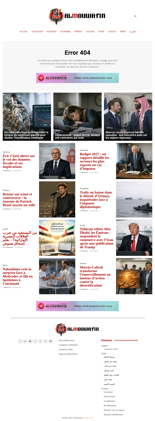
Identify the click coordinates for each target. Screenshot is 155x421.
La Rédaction (7, 170)
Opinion (6, 152)
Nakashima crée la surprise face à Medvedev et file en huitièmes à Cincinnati (18, 276)
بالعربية (5, 229)
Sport (5, 265)
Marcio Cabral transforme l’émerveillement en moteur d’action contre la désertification (95, 276)
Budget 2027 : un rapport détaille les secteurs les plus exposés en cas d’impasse (94, 161)
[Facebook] (20, 341)
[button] (135, 16)
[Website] (46, 341)
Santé (58, 130)
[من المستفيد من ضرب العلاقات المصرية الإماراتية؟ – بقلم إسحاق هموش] (57, 238)
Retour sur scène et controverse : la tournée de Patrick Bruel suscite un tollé (19, 199)
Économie (84, 150)
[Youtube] (51, 341)
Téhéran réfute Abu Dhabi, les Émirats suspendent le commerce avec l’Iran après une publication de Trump (96, 238)
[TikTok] (35, 341)
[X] (40, 341)
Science (8, 128)
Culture (6, 190)
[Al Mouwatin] (77, 16)
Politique (110, 128)
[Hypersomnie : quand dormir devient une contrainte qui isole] (77, 117)
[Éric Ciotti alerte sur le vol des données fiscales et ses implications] (57, 161)
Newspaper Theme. (88, 418)
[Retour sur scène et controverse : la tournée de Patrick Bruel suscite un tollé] (57, 199)
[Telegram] (30, 341)
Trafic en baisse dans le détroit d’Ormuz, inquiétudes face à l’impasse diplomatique (96, 199)
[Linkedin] (25, 341)
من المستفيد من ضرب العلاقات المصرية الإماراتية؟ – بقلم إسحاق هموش (20, 237)
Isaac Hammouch (8, 247)
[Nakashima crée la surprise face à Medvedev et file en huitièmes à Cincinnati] (57, 276)
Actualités (84, 188)
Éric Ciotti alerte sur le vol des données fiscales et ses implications (19, 161)
